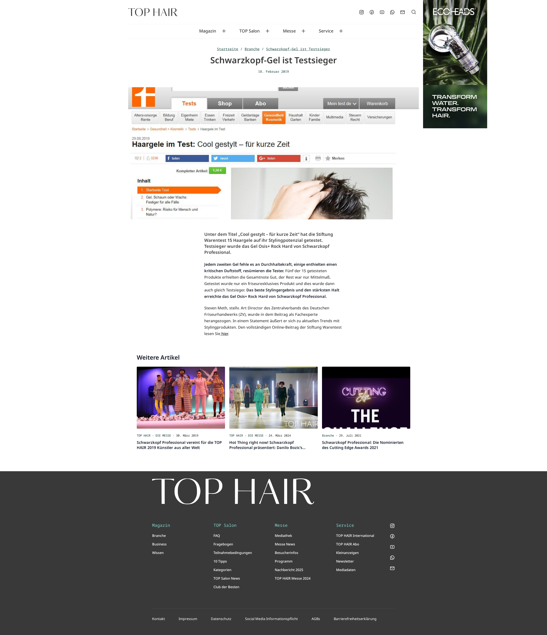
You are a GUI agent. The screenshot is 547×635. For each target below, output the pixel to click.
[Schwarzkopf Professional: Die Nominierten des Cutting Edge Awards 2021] (366, 398)
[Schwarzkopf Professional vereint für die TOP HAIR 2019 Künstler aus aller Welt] (181, 398)
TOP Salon (249, 31)
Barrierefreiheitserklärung (355, 618)
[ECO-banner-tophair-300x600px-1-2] (455, 64)
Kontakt (158, 618)
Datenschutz (221, 618)
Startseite (227, 49)
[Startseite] (153, 12)
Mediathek (283, 535)
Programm (284, 561)
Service (326, 31)
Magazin (207, 31)
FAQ (216, 535)
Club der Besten (226, 587)
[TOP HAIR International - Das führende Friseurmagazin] (233, 491)
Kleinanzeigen (347, 552)
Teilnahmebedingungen (232, 552)
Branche (252, 49)
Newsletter (345, 561)
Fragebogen (223, 544)
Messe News (285, 544)
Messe (289, 31)
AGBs (316, 618)
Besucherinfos (286, 552)
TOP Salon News (226, 578)
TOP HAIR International (355, 535)
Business (159, 544)
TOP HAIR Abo (347, 544)
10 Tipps (220, 561)
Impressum (188, 618)
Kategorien (222, 569)
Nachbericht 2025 (289, 569)
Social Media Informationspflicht (271, 618)
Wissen (158, 552)
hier (224, 333)
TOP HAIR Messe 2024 (292, 578)
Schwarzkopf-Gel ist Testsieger (298, 49)
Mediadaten (346, 569)
